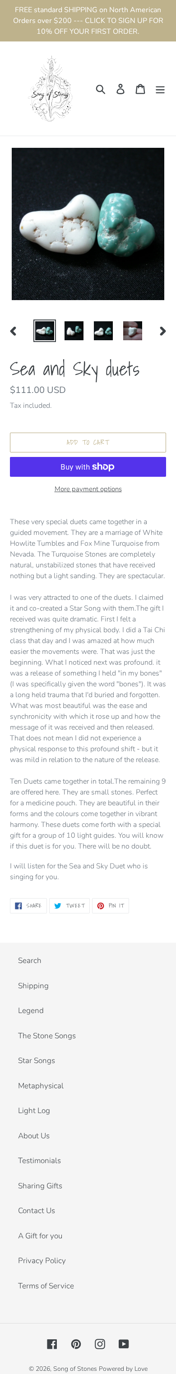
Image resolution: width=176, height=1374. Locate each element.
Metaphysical (41, 1086)
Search (30, 960)
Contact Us (36, 1210)
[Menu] (160, 88)
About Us (34, 1136)
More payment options (88, 488)
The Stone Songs (47, 1036)
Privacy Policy (42, 1260)
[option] (45, 330)
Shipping (33, 986)
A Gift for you (40, 1236)
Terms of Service (46, 1286)
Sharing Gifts (40, 1186)
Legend (31, 1010)
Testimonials (39, 1160)
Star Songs (36, 1060)
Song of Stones (75, 1369)
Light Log (34, 1110)
